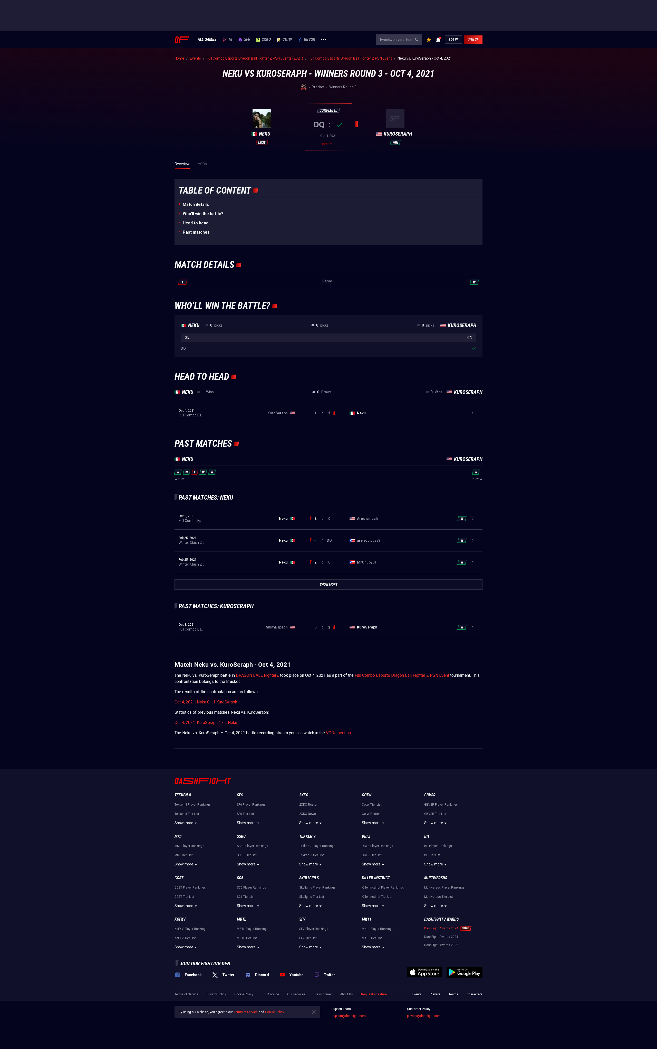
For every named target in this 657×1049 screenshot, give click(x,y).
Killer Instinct (376, 877)
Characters (474, 994)
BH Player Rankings (438, 846)
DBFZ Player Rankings (377, 846)
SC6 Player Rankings (251, 887)
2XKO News (307, 814)
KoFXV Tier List (185, 938)
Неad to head (195, 223)
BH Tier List (432, 855)
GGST (179, 877)
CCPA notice (270, 994)
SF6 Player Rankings (251, 804)
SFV (302, 919)
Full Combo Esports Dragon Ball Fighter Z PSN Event (402, 675)
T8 (230, 39)
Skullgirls (309, 877)
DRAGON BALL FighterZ (257, 675)
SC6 (240, 877)
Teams (453, 994)
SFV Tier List (308, 938)
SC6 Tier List (246, 897)
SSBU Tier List (247, 855)
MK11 (366, 919)
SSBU (241, 836)
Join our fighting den (205, 963)
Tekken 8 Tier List (187, 814)
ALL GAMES (207, 39)
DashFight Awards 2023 (441, 937)
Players (435, 994)
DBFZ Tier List (372, 855)
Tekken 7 (307, 836)
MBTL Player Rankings (252, 929)
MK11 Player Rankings (377, 929)
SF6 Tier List (245, 814)
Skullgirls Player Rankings (317, 887)
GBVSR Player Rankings (441, 804)
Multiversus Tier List (438, 897)
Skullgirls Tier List (311, 897)
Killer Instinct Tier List (377, 897)
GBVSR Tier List (435, 814)
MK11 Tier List (372, 938)
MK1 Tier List (184, 855)
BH (426, 836)
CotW (287, 39)
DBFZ (366, 836)
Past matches (196, 232)
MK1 (178, 836)
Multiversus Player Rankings (444, 887)
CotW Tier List (372, 804)
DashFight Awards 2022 (441, 945)
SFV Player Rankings (313, 929)
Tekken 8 (183, 795)
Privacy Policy (216, 994)
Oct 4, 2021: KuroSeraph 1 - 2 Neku (206, 722)
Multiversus (435, 877)
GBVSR (309, 39)
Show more (184, 823)
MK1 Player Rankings (189, 846)
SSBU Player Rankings (252, 846)
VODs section (338, 732)
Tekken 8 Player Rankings (193, 804)
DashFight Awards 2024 (441, 928)
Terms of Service (186, 994)
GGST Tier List (184, 897)
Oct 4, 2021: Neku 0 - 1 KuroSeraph (206, 702)
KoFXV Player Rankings (191, 929)
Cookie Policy (243, 994)
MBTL (241, 919)
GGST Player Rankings (190, 887)
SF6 (247, 39)
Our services (296, 994)
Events (417, 994)
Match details (196, 204)
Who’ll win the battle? (203, 213)
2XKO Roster (308, 804)
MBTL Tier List (247, 938)
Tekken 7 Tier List (311, 855)
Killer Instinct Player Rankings (383, 887)
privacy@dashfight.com (424, 1016)
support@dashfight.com (349, 1016)
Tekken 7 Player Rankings (317, 846)
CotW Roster (371, 814)
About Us (346, 994)
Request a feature (374, 994)
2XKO (266, 39)
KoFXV (180, 919)
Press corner (323, 994)
